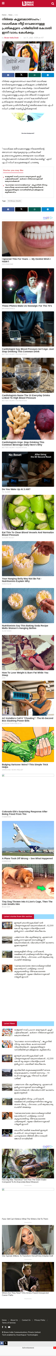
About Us (14, 1320)
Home (4, 15)
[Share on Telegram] (48, 75)
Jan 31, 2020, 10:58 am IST (33, 38)
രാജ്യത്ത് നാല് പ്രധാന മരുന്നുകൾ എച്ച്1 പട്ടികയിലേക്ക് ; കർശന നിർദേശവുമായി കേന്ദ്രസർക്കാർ (24, 179)
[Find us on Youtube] (9, 1327)
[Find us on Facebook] (2, 1327)
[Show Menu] (3, 3)
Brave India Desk (11, 38)
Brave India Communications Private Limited (22, 1332)
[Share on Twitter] (21, 75)
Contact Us (26, 1320)
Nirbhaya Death (14, 201)
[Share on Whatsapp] (34, 75)
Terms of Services (9, 1323)
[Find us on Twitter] (6, 1327)
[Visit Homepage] (28, 3)
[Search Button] (52, 3)
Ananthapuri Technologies (27, 1335)
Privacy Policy (40, 1320)
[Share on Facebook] (8, 75)
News (10, 15)
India (16, 15)
